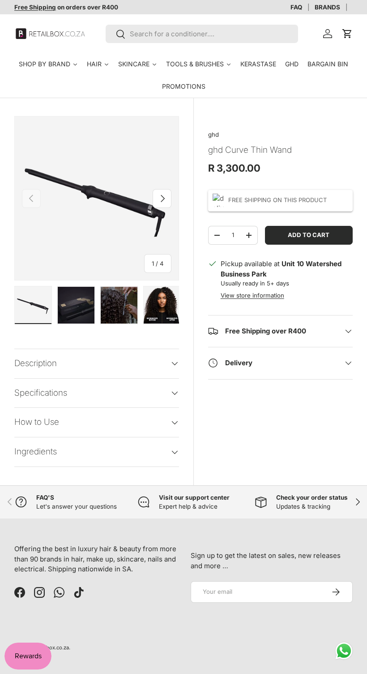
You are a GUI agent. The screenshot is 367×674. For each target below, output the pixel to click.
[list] (97, 199)
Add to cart (308, 234)
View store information (252, 295)
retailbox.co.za (51, 647)
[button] (347, 33)
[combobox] (202, 34)
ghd (213, 134)
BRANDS (327, 7)
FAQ (296, 7)
